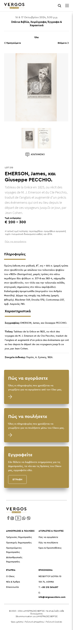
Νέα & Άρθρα (13, 581)
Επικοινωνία (12, 587)
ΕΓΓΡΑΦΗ (17, 479)
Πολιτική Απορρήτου (34, 621)
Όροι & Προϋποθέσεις (50, 548)
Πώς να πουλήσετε (48, 542)
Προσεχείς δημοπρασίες (19, 542)
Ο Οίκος (10, 576)
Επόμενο (62, 43)
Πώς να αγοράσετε (48, 537)
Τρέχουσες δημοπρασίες (19, 537)
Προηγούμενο (13, 43)
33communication (24, 616)
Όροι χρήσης (17, 621)
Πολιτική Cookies (54, 621)
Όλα (36, 37)
